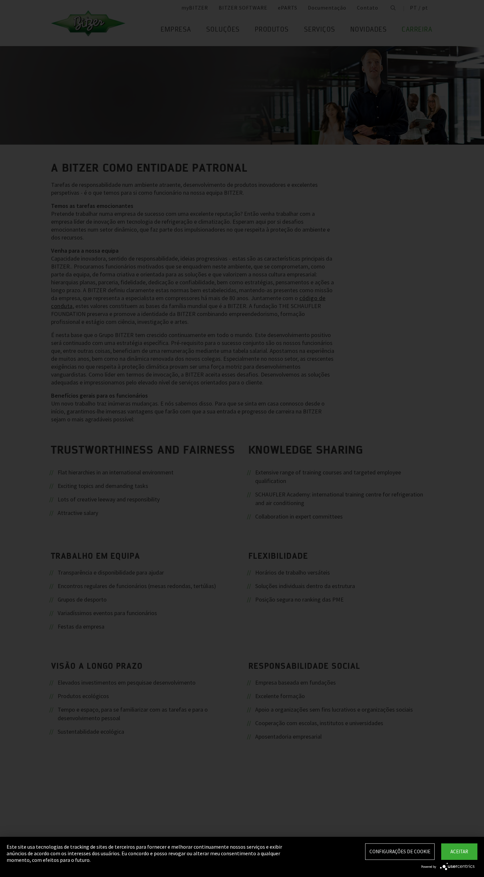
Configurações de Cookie (399, 851)
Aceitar (459, 851)
